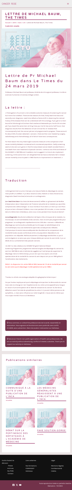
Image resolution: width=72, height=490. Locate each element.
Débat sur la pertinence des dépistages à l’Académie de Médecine (17, 436)
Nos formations (31, 466)
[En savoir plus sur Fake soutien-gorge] (51, 418)
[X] (17, 485)
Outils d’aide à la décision (8, 461)
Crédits (53, 471)
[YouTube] (20, 485)
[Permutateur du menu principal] (68, 4)
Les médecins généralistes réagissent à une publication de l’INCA (49, 393)
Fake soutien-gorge (51, 430)
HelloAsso (29, 471)
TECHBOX (59, 486)
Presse (10, 466)
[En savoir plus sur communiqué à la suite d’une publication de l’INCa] (20, 375)
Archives (10, 468)
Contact (10, 473)
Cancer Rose (9, 3)
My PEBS (10, 471)
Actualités (16, 26)
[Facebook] (13, 485)
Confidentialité (56, 468)
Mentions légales (57, 466)
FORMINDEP (30, 468)
